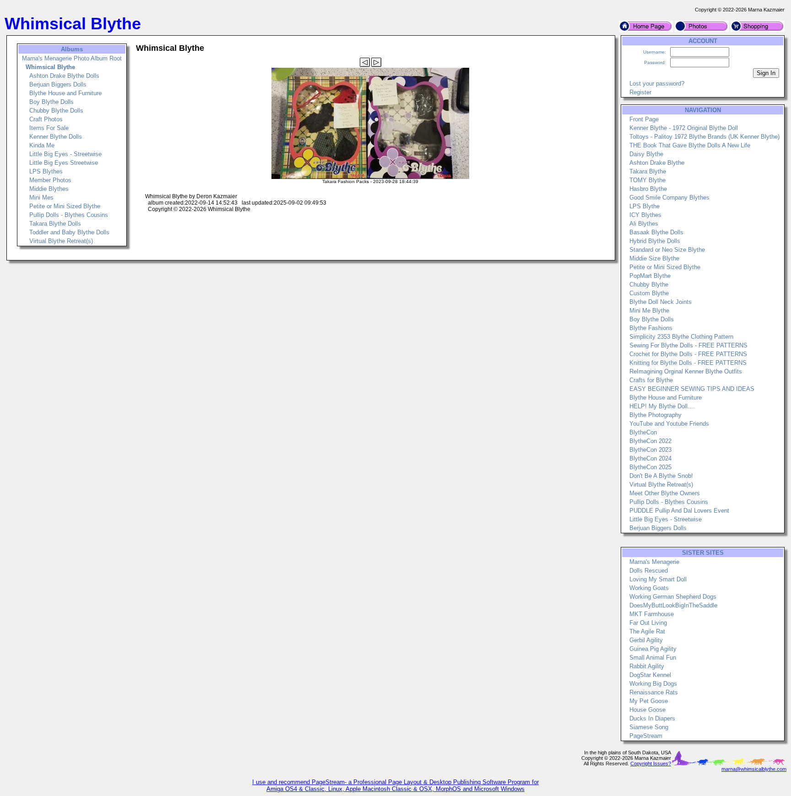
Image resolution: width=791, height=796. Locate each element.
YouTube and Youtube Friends (669, 423)
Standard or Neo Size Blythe (667, 249)
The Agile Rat (647, 631)
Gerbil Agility (646, 640)
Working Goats (649, 588)
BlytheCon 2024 (650, 458)
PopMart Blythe (650, 275)
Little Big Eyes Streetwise (63, 162)
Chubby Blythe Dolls (56, 110)
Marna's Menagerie (654, 561)
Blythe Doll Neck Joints (660, 301)
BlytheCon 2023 (650, 449)
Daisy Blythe (646, 154)
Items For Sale (49, 128)
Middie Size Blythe (654, 258)
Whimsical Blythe (50, 67)
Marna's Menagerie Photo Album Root (72, 58)
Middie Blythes (49, 188)
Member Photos (50, 180)
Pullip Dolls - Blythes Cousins (68, 214)
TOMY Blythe (647, 180)
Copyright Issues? (650, 763)
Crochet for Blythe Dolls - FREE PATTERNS (688, 354)
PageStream (645, 735)
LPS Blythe (644, 206)
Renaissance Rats (653, 692)
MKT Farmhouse (651, 614)
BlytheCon (643, 432)
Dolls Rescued (648, 570)
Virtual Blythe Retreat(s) (61, 241)
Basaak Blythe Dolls (656, 232)
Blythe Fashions (650, 328)
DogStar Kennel (650, 674)
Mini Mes (41, 197)
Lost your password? (656, 83)
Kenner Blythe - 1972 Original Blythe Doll (683, 128)
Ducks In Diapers (652, 718)
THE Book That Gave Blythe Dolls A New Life (689, 145)
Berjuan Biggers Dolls (58, 84)
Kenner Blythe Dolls (55, 136)
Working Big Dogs (653, 683)
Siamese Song (648, 727)
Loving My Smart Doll (658, 579)
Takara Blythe (647, 171)
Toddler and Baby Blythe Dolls (69, 232)
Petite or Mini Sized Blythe (64, 206)
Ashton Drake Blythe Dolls (64, 75)
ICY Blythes (645, 214)
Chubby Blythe (648, 284)
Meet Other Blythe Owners (664, 493)
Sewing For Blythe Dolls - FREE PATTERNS (688, 345)
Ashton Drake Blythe (656, 162)
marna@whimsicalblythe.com (753, 769)
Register (640, 92)
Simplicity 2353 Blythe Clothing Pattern (681, 336)
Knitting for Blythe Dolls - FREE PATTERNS (688, 362)
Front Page (644, 119)
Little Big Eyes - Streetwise (65, 154)
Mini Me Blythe (649, 310)
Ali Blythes (643, 223)
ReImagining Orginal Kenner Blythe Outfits (685, 371)
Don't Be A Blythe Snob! (661, 475)
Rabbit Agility (646, 666)
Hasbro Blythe (648, 188)
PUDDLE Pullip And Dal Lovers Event (679, 510)
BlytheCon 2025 (650, 467)
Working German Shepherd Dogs (672, 596)
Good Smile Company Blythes (669, 197)
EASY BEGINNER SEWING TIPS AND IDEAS (691, 388)
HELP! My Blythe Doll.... (662, 406)
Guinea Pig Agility (653, 648)
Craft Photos (46, 119)
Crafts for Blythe (651, 380)
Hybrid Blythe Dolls (654, 241)
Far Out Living (648, 622)
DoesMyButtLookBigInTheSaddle (673, 605)
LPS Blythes (46, 171)
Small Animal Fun (652, 657)
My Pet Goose (648, 701)
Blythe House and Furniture (65, 93)
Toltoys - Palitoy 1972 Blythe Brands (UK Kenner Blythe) (704, 136)
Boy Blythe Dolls (51, 101)
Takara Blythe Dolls (55, 223)
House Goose (647, 709)
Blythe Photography (655, 415)
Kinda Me (41, 145)
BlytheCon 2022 (650, 441)
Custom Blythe (649, 293)
